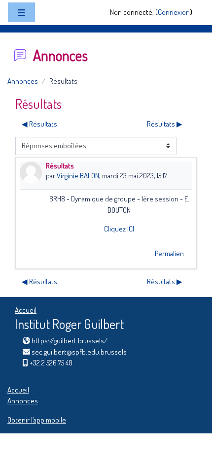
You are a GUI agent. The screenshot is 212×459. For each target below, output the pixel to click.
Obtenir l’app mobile (36, 420)
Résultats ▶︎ (164, 124)
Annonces (22, 81)
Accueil (25, 310)
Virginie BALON (78, 175)
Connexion (174, 12)
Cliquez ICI (119, 228)
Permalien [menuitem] (169, 253)
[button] (189, 437)
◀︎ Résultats (39, 124)
